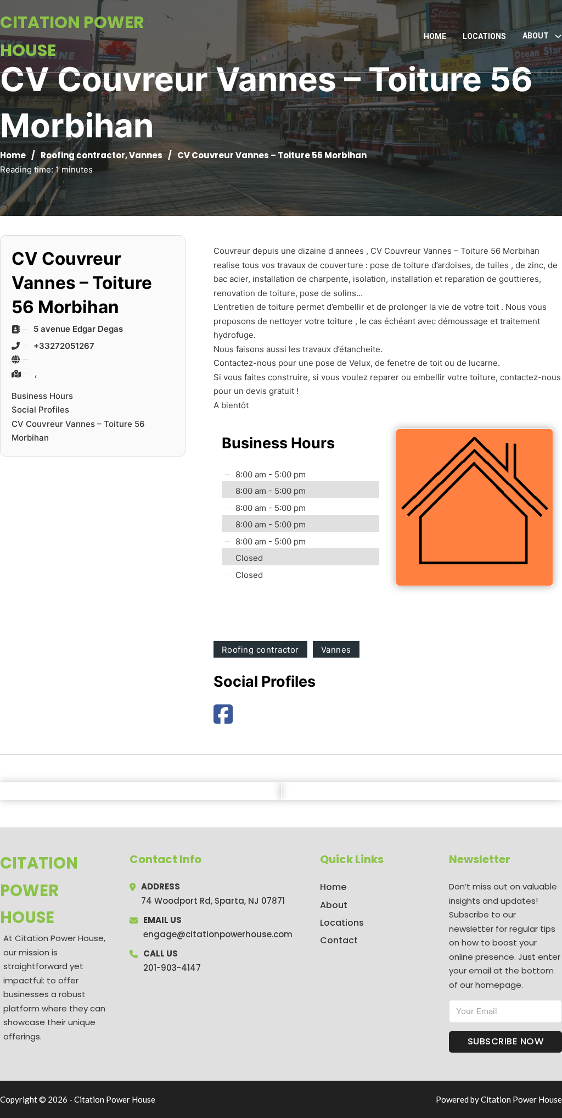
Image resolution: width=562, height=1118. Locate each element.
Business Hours (42, 396)
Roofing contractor (83, 155)
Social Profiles (40, 409)
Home (435, 36)
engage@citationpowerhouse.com (218, 934)
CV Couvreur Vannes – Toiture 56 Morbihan (78, 431)
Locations (484, 36)
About (333, 905)
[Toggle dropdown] (558, 36)
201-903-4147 (172, 968)
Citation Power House (72, 36)
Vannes (145, 155)
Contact (339, 940)
